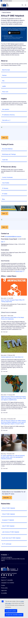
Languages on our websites (7, 582)
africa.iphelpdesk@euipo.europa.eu (13, 236)
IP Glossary (5, 188)
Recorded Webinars (7, 148)
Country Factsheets (7, 177)
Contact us (3, 577)
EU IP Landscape (6, 544)
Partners (4, 75)
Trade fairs (5, 159)
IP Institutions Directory (8, 114)
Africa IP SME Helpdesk (8, 508)
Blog (3, 199)
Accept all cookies (11, 611)
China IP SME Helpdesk (8, 514)
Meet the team (6, 70)
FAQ (3, 80)
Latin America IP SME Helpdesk (10, 532)
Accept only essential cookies (14, 614)
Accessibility (4, 593)
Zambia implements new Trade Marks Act (12, 357)
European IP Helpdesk (8, 520)
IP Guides (4, 193)
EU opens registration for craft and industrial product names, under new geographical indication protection (13, 457)
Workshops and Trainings (9, 154)
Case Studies (5, 182)
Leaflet (4, 86)
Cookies (3, 585)
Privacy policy (4, 588)
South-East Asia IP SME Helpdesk (11, 538)
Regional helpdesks (6, 12)
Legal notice (4, 590)
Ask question (5, 109)
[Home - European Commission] (5, 4)
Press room (5, 91)
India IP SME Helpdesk (8, 526)
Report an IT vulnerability (7, 580)
